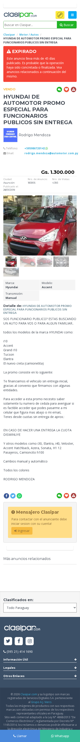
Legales (9, 667)
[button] (60, 15)
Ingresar (23, 531)
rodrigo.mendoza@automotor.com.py (51, 153)
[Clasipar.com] (20, 15)
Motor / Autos (29, 34)
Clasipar (9, 34)
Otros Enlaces (13, 676)
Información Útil (15, 659)
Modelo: (47, 285)
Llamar (21, 736)
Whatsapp (61, 736)
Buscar (68, 25)
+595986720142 (35, 148)
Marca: (12, 285)
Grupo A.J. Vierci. (41, 702)
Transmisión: (14, 296)
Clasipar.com (28, 694)
